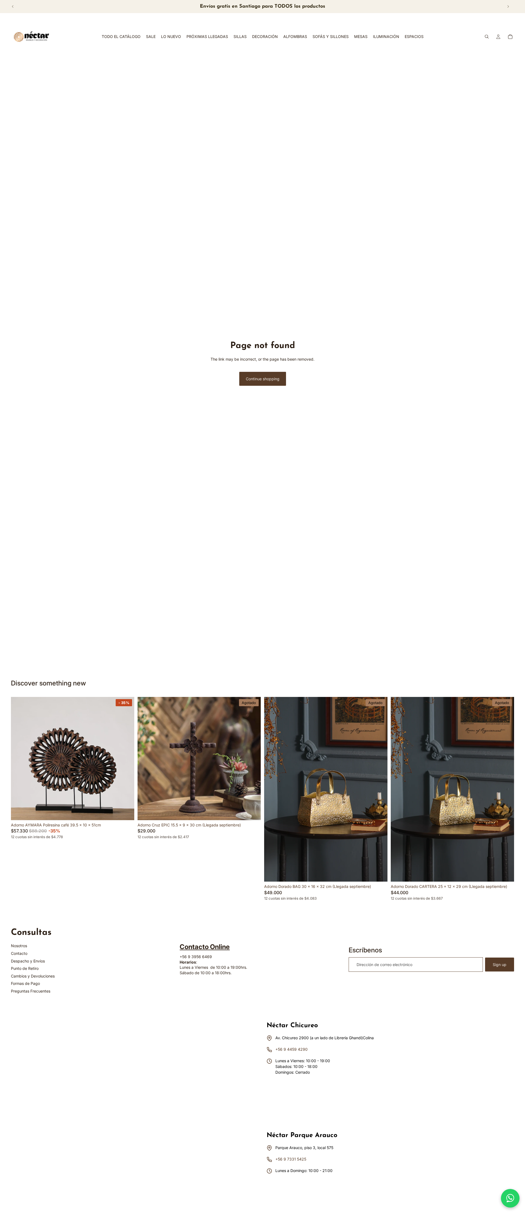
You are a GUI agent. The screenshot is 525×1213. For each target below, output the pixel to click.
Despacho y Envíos (28, 961)
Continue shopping (262, 378)
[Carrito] (510, 37)
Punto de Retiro (25, 968)
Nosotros (19, 945)
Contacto (19, 953)
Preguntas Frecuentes (30, 991)
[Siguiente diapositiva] (508, 7)
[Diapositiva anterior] (13, 7)
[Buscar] (487, 37)
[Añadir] (126, 812)
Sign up (499, 964)
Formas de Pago (25, 983)
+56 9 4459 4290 (291, 1049)
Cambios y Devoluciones (33, 976)
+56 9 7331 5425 (290, 1159)
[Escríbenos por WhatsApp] (510, 1198)
